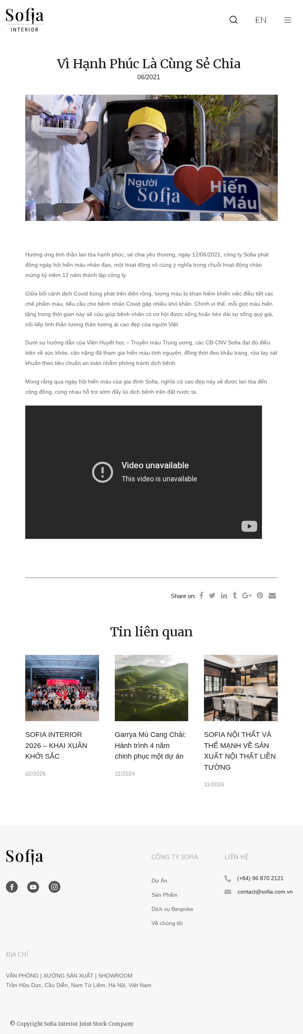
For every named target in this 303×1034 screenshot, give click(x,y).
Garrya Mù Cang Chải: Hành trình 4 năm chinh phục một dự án (150, 745)
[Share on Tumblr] (235, 596)
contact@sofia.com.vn (265, 892)
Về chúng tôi (167, 923)
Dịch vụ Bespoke (172, 909)
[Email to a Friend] (272, 596)
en (261, 19)
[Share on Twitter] (212, 596)
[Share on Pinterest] (260, 596)
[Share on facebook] (201, 596)
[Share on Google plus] (246, 596)
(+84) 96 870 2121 (260, 878)
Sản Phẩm (165, 895)
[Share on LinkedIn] (224, 596)
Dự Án (159, 881)
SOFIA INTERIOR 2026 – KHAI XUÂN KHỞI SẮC (56, 745)
